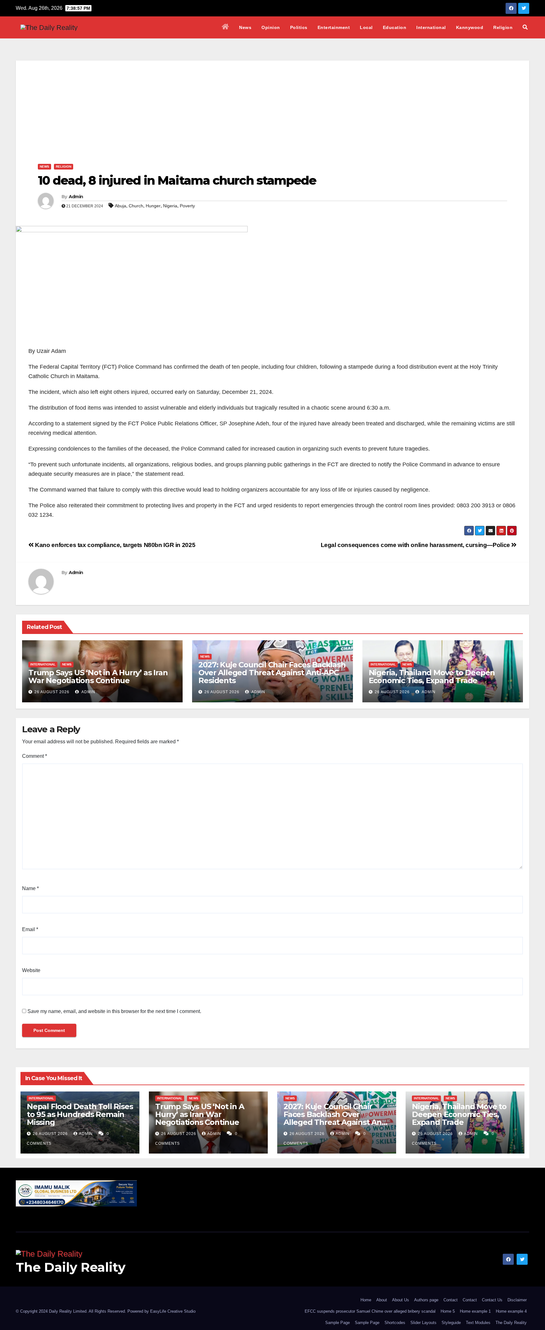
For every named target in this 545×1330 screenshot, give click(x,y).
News (245, 27)
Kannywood (469, 27)
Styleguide (451, 1322)
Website (31, 970)
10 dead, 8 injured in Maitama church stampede (177, 180)
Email (30, 929)
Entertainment (334, 27)
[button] (525, 27)
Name (30, 888)
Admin (76, 196)
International (431, 27)
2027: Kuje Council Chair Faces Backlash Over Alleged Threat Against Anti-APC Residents (271, 672)
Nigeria (170, 205)
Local (366, 27)
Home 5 (448, 1311)
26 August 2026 (51, 692)
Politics (299, 27)
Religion (503, 27)
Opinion (270, 27)
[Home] (225, 27)
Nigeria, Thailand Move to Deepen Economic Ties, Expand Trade (432, 676)
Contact (450, 1300)
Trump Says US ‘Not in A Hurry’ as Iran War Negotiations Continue (97, 676)
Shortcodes (394, 1322)
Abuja (120, 205)
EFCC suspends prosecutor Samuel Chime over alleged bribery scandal (370, 1311)
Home (365, 1300)
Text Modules (478, 1322)
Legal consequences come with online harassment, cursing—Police (416, 545)
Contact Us (492, 1300)
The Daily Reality (71, 1267)
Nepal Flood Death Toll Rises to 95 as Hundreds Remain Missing (80, 1114)
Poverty (187, 205)
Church (136, 205)
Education (395, 27)
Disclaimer (517, 1300)
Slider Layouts (423, 1322)
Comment (34, 756)
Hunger (153, 205)
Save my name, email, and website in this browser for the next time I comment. (114, 1011)
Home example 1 (475, 1311)
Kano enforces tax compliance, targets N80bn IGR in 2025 (114, 545)
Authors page (426, 1300)
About (381, 1300)
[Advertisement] (272, 104)
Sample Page (337, 1322)
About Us (400, 1300)
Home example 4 (511, 1311)
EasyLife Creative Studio (173, 1311)
